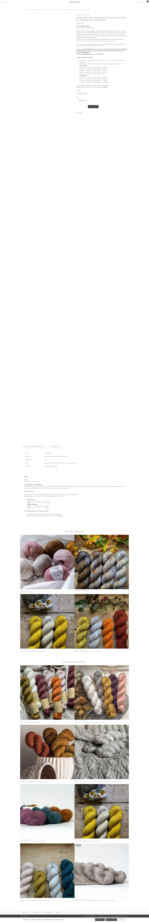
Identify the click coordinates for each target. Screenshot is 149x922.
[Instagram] (27, 916)
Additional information (34, 446)
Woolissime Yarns (35, 9)
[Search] (6, 3)
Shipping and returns (90, 916)
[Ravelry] (25, 916)
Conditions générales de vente (119, 916)
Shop (22, 9)
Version (78, 90)
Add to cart (93, 106)
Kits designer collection (48, 9)
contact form (86, 52)
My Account (48, 912)
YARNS (27, 9)
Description (55, 446)
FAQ (108, 916)
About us (37, 912)
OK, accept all (100, 919)
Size (77, 97)
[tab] (34, 446)
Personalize (122, 919)
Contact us (26, 912)
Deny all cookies (111, 919)
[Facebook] (22, 916)
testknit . (105, 87)
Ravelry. (107, 85)
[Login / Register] (143, 3)
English (138, 2)
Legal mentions (101, 916)
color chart (81, 50)
